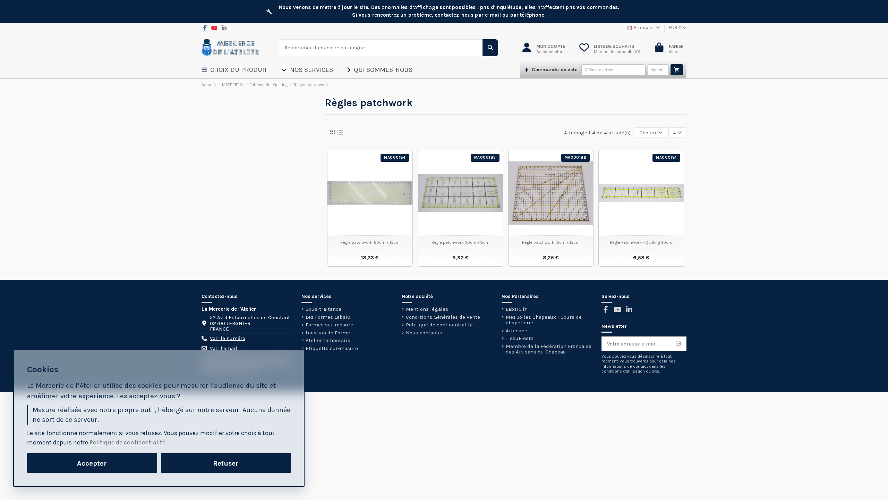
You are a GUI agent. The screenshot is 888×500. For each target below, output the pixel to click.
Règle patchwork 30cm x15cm (460, 242)
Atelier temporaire (328, 340)
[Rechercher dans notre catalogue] (490, 47)
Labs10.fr (516, 309)
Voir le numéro (227, 338)
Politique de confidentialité (439, 325)
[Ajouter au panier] (677, 69)
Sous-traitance (323, 309)
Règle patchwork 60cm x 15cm (370, 242)
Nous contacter (424, 333)
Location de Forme (328, 333)
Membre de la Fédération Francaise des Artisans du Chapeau (548, 349)
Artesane (516, 331)
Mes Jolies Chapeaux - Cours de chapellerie (544, 320)
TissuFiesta (519, 338)
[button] (241, 70)
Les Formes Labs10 (328, 317)
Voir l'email (223, 348)
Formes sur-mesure (329, 325)
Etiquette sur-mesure (332, 348)
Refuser (226, 463)
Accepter (92, 463)
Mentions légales (427, 309)
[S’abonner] (678, 344)
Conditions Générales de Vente (443, 317)
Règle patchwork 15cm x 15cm (551, 242)
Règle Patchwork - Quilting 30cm (641, 242)
